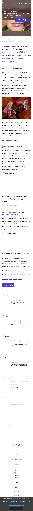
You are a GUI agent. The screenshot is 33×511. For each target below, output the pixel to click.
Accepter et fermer (16, 509)
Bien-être (16, 477)
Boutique (16, 485)
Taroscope (16, 482)
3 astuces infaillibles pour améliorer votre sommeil (19, 386)
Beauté (5, 8)
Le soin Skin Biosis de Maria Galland (19, 406)
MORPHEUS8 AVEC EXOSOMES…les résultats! (20, 303)
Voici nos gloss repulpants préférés (12, 279)
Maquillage (13, 8)
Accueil (15, 467)
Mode (15, 472)
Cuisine (15, 480)
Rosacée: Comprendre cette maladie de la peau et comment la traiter (19, 323)
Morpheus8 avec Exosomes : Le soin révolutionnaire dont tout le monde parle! (19, 344)
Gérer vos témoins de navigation (16, 505)
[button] (26, 3)
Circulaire (16, 487)
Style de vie (16, 475)
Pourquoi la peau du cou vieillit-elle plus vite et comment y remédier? (19, 364)
